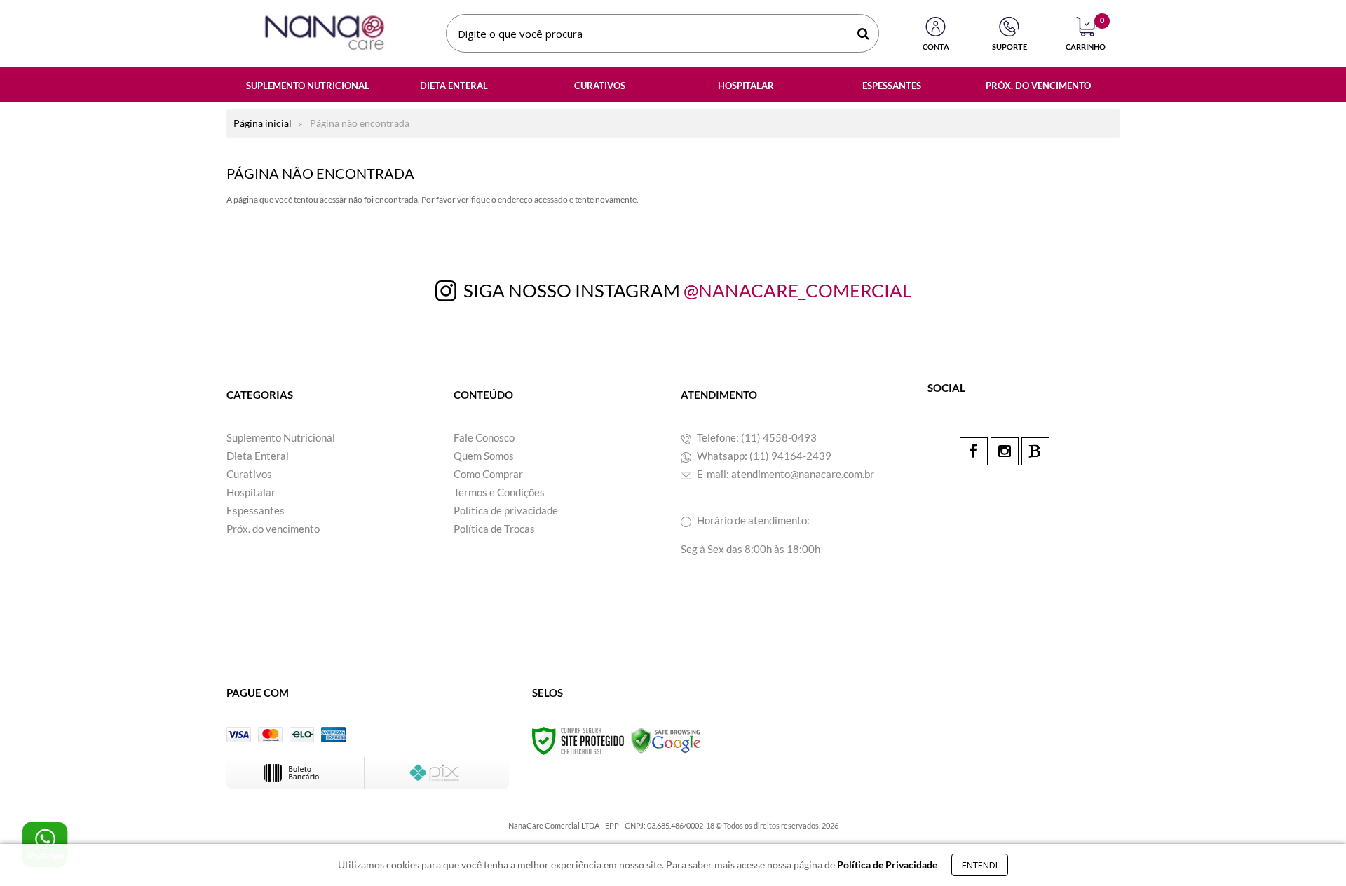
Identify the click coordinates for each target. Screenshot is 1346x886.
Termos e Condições (499, 492)
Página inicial (262, 123)
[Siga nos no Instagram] (1005, 451)
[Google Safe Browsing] (666, 740)
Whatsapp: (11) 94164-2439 (763, 455)
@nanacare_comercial (797, 290)
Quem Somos (484, 455)
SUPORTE (1009, 46)
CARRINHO (1086, 34)
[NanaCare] (324, 33)
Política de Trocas (494, 528)
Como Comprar (488, 474)
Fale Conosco (484, 437)
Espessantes (255, 510)
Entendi (980, 865)
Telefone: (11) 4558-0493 (756, 437)
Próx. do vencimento (273, 528)
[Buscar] (863, 33)
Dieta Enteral (257, 455)
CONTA (936, 46)
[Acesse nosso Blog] (1035, 451)
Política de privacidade (506, 510)
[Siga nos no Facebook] (974, 451)
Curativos (249, 474)
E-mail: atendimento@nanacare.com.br (784, 474)
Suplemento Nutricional (280, 437)
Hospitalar (251, 492)
